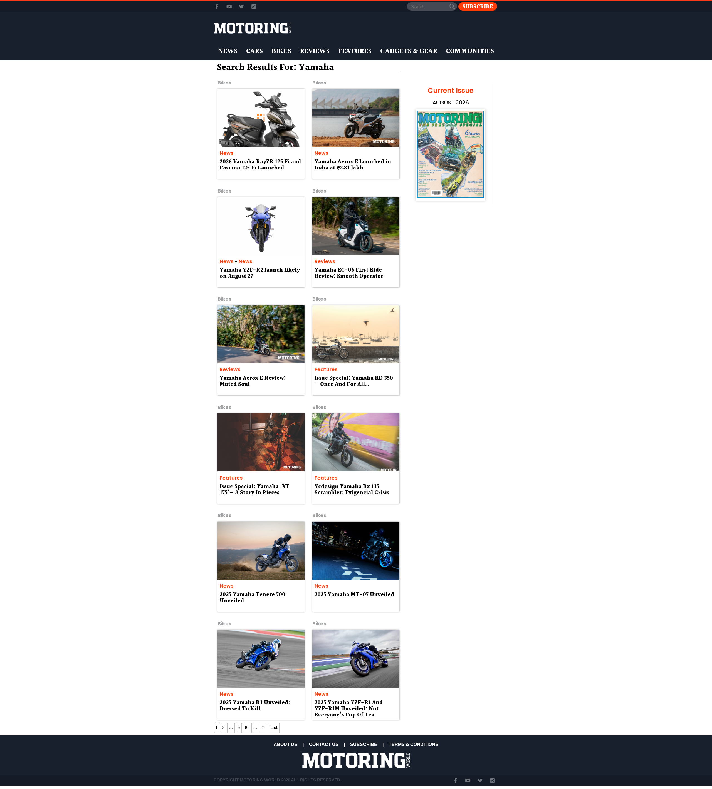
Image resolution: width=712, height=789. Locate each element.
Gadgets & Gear (408, 51)
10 (246, 728)
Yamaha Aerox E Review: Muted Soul (253, 381)
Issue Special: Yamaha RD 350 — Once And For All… (354, 381)
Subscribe (478, 7)
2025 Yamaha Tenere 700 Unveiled (252, 597)
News (228, 51)
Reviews (315, 51)
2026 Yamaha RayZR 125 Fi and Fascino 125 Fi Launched (260, 165)
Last (273, 728)
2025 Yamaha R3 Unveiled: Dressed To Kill (255, 705)
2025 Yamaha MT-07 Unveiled (354, 594)
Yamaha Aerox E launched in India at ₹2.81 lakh (353, 165)
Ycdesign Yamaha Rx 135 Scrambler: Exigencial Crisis (352, 489)
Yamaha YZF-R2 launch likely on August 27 (260, 273)
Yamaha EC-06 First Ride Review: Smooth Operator (349, 273)
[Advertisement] (450, 370)
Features (355, 51)
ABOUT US (285, 744)
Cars (254, 51)
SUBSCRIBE (363, 744)
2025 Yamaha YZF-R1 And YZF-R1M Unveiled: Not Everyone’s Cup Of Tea (349, 709)
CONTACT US (323, 744)
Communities (470, 51)
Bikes (281, 51)
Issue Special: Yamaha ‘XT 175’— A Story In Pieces (254, 489)
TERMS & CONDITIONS (413, 744)
